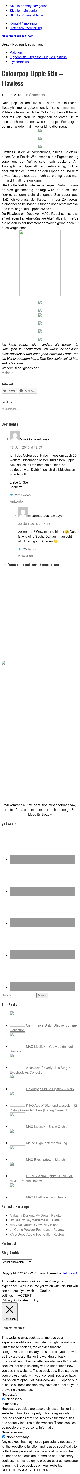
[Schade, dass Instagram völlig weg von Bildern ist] (67, 1265)
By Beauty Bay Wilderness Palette (35, 1220)
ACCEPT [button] (25, 1295)
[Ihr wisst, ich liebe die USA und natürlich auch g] (21, 1265)
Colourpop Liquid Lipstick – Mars (50, 1088)
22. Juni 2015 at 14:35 (34, 523)
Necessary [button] (9, 1394)
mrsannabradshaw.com (17, 36)
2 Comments (35, 94)
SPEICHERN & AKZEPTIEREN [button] (25, 1470)
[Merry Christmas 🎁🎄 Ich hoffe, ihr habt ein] (74, 1265)
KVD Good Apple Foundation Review (37, 1234)
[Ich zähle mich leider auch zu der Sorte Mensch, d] (28, 1265)
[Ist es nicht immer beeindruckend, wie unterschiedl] (13, 1265)
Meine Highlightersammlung (46, 1143)
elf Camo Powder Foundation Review (37, 1229)
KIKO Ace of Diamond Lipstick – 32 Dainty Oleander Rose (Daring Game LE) (43, 1107)
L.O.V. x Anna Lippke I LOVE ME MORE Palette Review (41, 1178)
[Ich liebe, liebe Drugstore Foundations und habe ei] (5, 1265)
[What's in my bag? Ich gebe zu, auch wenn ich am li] (51, 1265)
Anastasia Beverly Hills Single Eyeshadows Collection (40, 1070)
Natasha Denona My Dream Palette (36, 1215)
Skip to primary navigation (29, 5)
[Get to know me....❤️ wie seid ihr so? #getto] (44, 1265)
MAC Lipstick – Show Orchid (46, 1126)
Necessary (14, 1399)
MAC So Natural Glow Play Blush (34, 1224)
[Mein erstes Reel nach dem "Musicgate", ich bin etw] (36, 1265)
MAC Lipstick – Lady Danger (46, 1197)
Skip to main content (24, 10)
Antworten (17, 501)
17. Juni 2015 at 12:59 (26, 447)
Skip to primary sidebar (26, 15)
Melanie (7, 372)
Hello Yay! (69, 1273)
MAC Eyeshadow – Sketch (45, 1159)
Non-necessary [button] (13, 1432)
